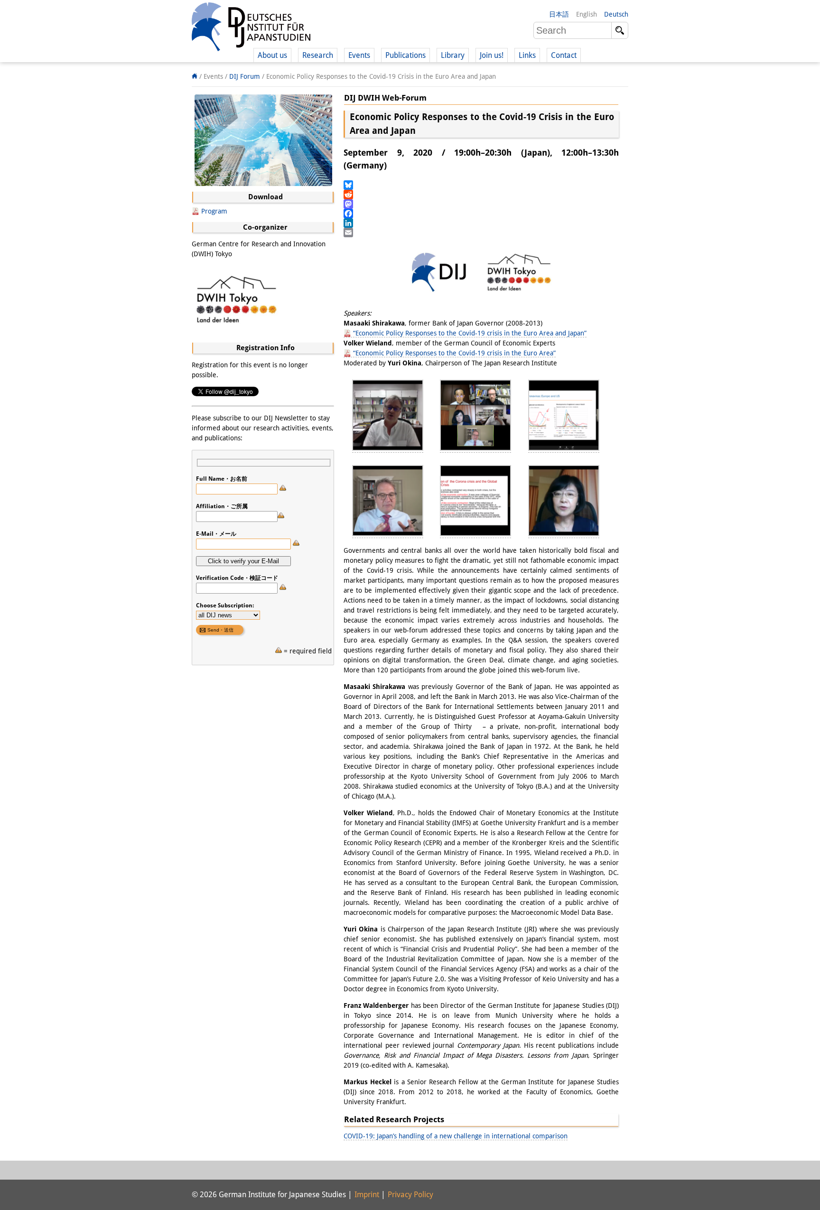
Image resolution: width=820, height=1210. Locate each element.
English (586, 14)
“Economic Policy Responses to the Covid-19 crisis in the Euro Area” (454, 353)
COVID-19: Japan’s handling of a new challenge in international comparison (456, 1136)
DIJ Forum (244, 76)
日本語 (559, 14)
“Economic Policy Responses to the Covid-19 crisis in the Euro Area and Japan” (470, 333)
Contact (564, 55)
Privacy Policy (410, 1194)
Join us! (491, 55)
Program (214, 211)
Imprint (366, 1194)
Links (527, 55)
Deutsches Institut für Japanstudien (251, 28)
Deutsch (616, 14)
